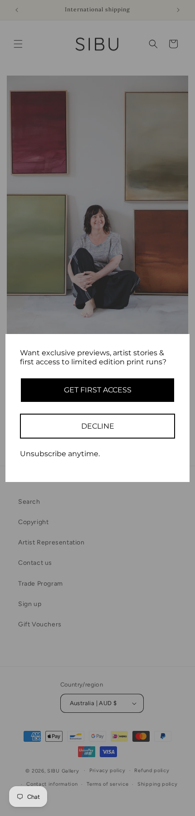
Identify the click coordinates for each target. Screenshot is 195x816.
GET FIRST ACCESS (98, 390)
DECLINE (97, 426)
